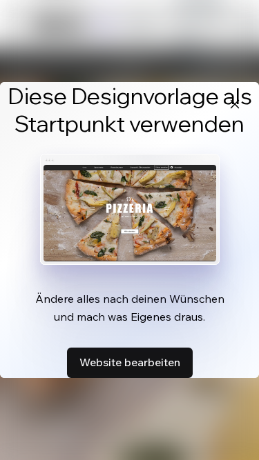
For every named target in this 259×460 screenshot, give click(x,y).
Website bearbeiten (129, 362)
